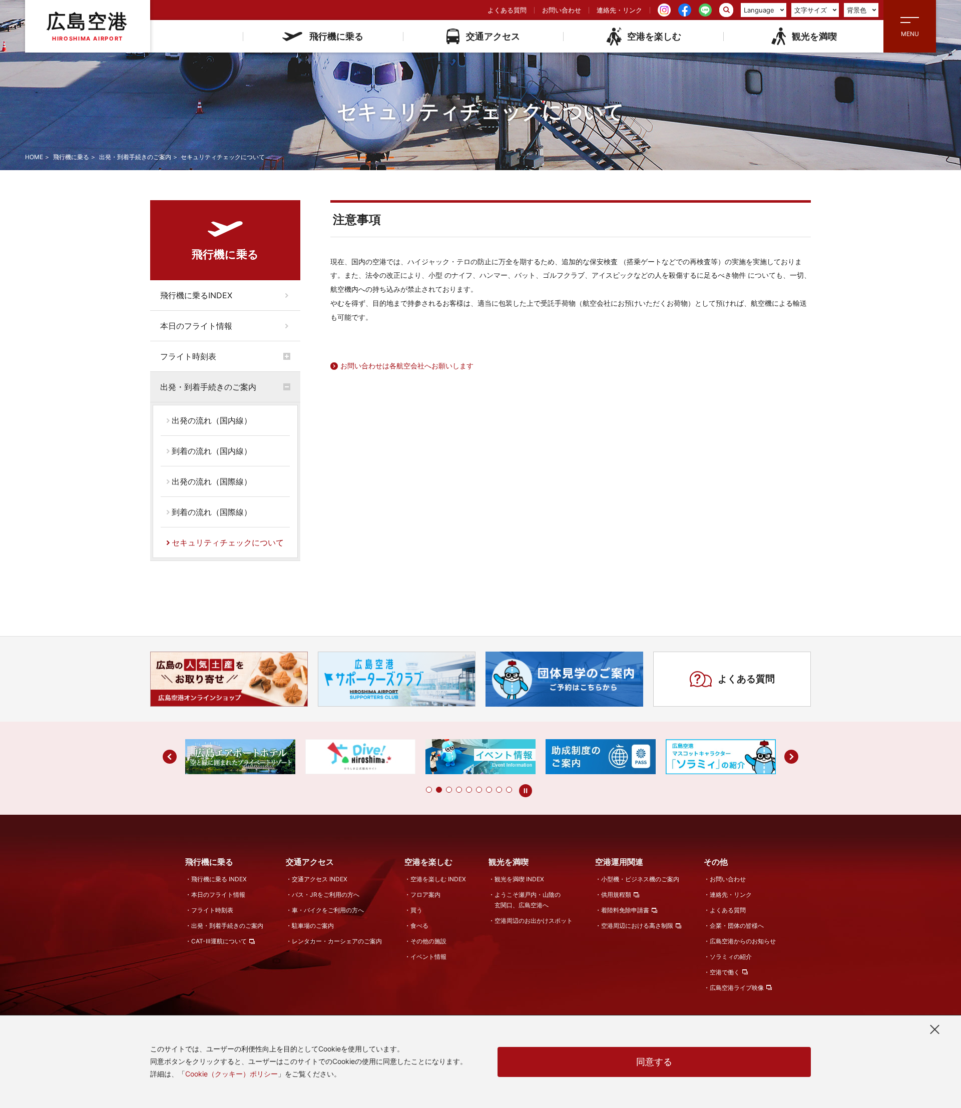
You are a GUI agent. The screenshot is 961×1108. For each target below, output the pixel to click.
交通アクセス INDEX (319, 879)
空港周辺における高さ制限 (637, 925)
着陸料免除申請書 (625, 910)
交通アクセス (493, 36)
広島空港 (88, 26)
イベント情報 (428, 956)
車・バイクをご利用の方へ (328, 910)
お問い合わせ (561, 10)
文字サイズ (810, 10)
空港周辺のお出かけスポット (534, 920)
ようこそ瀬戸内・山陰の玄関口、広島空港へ (528, 900)
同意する (654, 1061)
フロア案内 (425, 894)
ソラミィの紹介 (731, 956)
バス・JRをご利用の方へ (325, 894)
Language (759, 10)
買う (416, 910)
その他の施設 (428, 941)
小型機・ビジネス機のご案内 (640, 879)
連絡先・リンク (619, 10)
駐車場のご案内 (313, 925)
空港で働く (725, 972)
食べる (419, 925)
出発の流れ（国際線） (212, 481)
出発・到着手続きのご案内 (135, 157)
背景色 (856, 10)
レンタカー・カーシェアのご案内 (337, 941)
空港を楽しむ (654, 36)
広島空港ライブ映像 (737, 987)
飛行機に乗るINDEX (196, 295)
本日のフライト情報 (196, 326)
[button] (429, 790)
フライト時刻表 (188, 356)
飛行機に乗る (336, 36)
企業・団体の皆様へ (737, 925)
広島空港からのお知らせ (743, 941)
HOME (34, 157)
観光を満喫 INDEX (519, 879)
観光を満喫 (814, 36)
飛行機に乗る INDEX (219, 879)
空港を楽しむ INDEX (438, 879)
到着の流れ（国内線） (212, 451)
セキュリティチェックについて (228, 542)
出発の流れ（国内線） (212, 420)
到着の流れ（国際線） (212, 512)
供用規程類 (616, 894)
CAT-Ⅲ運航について (219, 941)
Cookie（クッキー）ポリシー (231, 1073)
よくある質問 (507, 10)
